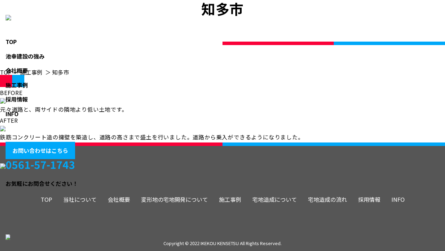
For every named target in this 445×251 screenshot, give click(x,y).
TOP (11, 41)
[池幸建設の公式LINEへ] (33, 128)
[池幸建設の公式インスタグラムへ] (12, 128)
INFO (12, 114)
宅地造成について (274, 199)
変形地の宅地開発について (174, 199)
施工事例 (17, 85)
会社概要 (17, 70)
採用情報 (17, 99)
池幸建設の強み (25, 56)
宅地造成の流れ (327, 199)
